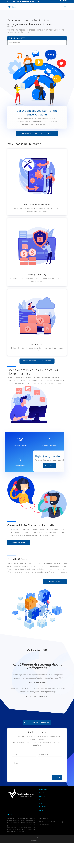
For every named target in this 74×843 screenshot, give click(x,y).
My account (42, 807)
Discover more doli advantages (37, 361)
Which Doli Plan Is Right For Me (37, 134)
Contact (41, 803)
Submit (57, 777)
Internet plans (43, 789)
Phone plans (42, 793)
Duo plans (42, 796)
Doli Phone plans (18, 542)
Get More (49, 465)
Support (41, 810)
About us (41, 800)
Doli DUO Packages (55, 581)
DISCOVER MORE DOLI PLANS (36, 722)
